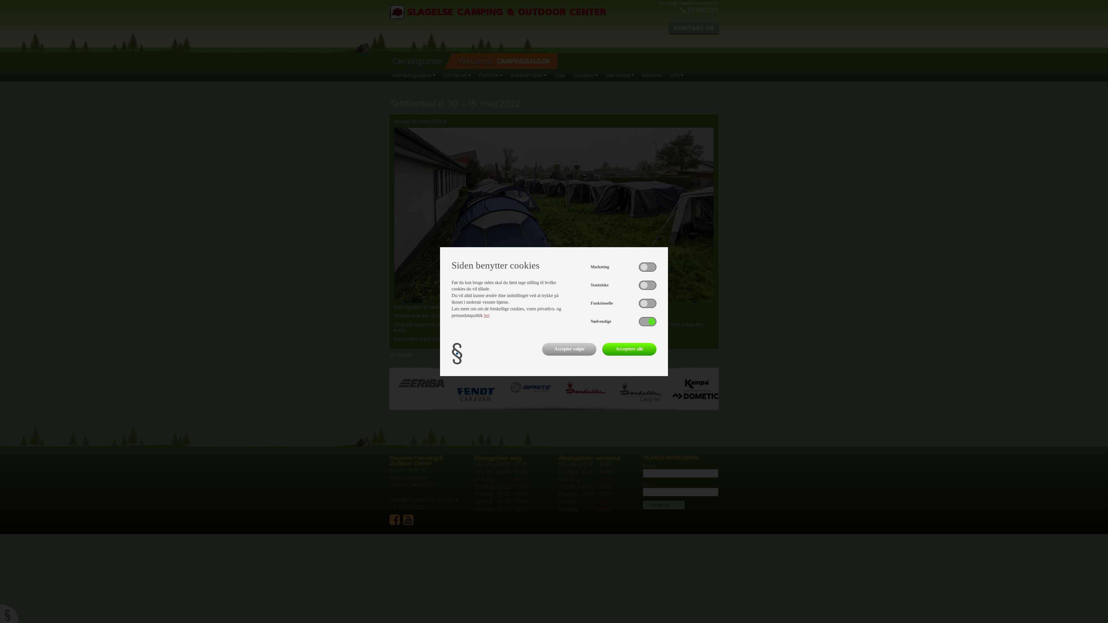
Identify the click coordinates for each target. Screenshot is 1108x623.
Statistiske (600, 285)
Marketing (600, 267)
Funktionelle (602, 303)
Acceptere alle (629, 348)
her (487, 315)
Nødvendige (601, 321)
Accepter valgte (569, 348)
